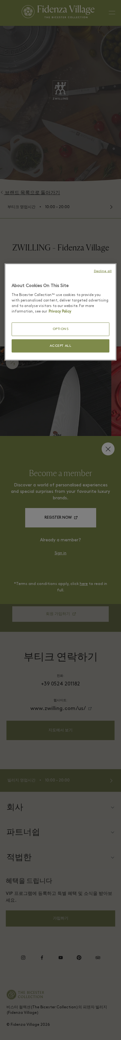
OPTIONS (61, 329)
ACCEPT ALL (61, 345)
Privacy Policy (60, 311)
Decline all (103, 271)
